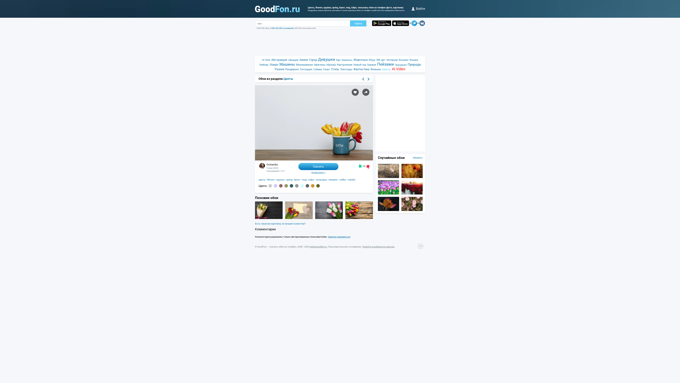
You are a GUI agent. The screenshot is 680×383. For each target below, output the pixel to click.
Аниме (303, 60)
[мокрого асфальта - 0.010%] (307, 186)
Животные (360, 60)
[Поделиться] (365, 92)
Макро (274, 64)
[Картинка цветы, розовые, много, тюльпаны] (388, 193)
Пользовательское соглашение (344, 246)
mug (304, 179)
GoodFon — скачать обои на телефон (276, 246)
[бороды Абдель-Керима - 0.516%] (270, 186)
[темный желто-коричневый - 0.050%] (286, 186)
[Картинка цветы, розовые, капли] (412, 210)
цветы (262, 179)
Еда (338, 60)
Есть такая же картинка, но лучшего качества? (280, 223)
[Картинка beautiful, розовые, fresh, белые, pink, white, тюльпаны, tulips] (329, 218)
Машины (287, 64)
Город (313, 60)
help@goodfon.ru (318, 246)
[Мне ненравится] (367, 167)
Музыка (331, 64)
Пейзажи (385, 64)
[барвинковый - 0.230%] (275, 186)
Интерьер (392, 60)
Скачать (318, 166)
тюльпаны (321, 179)
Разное (279, 69)
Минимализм (304, 64)
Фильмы (375, 69)
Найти (358, 23)
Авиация (293, 60)
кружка (280, 179)
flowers (271, 179)
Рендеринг (292, 69)
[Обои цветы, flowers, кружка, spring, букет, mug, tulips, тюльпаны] (314, 159)
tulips (311, 179)
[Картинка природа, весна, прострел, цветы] (388, 177)
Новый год (359, 64)
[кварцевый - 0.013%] (297, 186)
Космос (404, 60)
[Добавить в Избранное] (355, 92)
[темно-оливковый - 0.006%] (318, 186)
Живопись (347, 60)
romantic (333, 179)
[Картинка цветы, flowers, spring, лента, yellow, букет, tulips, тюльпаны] (269, 218)
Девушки (326, 59)
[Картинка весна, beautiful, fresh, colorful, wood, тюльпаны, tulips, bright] (359, 218)
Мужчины (319, 64)
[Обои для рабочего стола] (277, 8)
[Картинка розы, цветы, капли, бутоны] (388, 210)
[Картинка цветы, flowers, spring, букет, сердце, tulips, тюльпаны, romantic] (299, 218)
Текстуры (346, 69)
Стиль (335, 69)
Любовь (264, 64)
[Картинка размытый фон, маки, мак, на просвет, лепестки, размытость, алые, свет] (412, 177)
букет (297, 179)
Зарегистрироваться (339, 236)
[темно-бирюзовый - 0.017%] (291, 186)
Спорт (326, 69)
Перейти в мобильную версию (378, 246)
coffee (342, 179)
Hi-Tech (266, 60)
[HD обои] (381, 23)
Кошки (414, 60)
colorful (351, 179)
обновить (418, 157)
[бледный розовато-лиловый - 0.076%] (281, 186)
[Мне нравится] (360, 166)
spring (289, 179)
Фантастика (361, 69)
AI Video (398, 69)
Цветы (386, 69)
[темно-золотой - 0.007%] (312, 186)
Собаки (317, 69)
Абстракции (279, 60)
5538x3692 (317, 173)
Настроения (344, 64)
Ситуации (306, 69)
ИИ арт (381, 60)
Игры (372, 60)
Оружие (371, 64)
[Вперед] (368, 79)
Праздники (401, 64)
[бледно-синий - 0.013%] (302, 186)
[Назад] (363, 79)
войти (420, 8)
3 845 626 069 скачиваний (281, 28)
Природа (414, 64)
